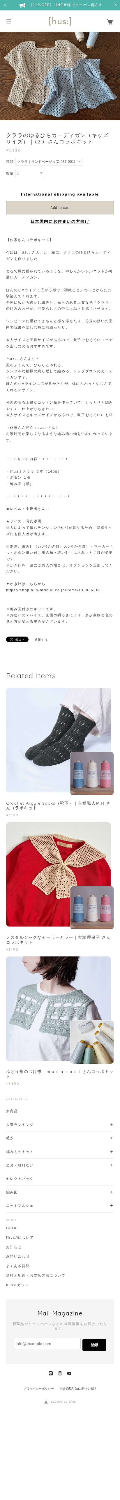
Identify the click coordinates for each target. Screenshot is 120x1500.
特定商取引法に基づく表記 (78, 1388)
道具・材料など (20, 1165)
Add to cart (60, 208)
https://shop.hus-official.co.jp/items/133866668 (53, 590)
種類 (10, 162)
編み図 (12, 1192)
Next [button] (114, 75)
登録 (94, 1345)
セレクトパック (20, 1178)
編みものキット (20, 1151)
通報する (41, 639)
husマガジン (17, 1285)
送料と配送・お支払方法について (36, 1275)
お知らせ (14, 1247)
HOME (12, 1228)
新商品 (12, 1111)
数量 (10, 174)
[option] (60, 75)
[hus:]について (20, 1237)
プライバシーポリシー (39, 1388)
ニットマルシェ (20, 1205)
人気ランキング (20, 1124)
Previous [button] (6, 75)
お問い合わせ (18, 1256)
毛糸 (10, 1138)
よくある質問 (18, 1266)
